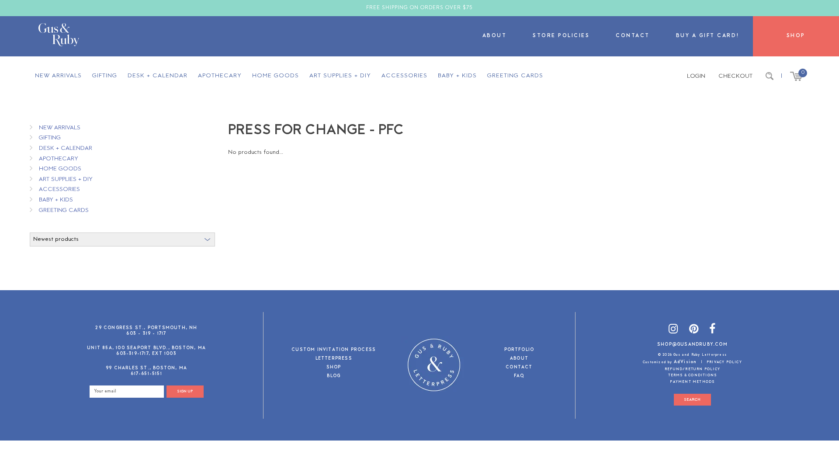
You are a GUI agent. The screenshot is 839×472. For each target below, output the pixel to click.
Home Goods (275, 76)
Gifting (104, 76)
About (494, 36)
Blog (333, 376)
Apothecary (220, 76)
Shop (796, 36)
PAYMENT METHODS (692, 382)
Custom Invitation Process (333, 350)
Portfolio (519, 350)
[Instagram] (673, 330)
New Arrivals (58, 76)
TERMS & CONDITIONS (692, 375)
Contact (633, 36)
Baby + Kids (457, 76)
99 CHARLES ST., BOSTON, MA (146, 368)
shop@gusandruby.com (692, 344)
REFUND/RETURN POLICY (692, 369)
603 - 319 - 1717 (146, 334)
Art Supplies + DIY (340, 76)
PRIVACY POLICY (724, 362)
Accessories (404, 76)
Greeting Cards (515, 76)
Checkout (735, 76)
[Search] (769, 76)
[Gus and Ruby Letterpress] (58, 36)
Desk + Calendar (157, 76)
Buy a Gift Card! (708, 36)
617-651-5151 (146, 374)
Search (692, 399)
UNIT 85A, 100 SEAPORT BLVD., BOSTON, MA (146, 348)
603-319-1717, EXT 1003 (146, 354)
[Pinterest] (694, 330)
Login (696, 76)
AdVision (685, 362)
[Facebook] (712, 330)
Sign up (185, 391)
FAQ (519, 376)
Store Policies (561, 36)
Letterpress (333, 359)
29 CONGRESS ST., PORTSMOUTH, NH (146, 328)
